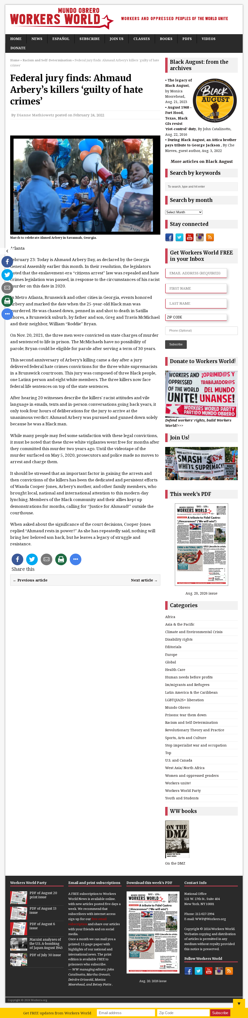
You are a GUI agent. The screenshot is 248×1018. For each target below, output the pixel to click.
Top (168, 752)
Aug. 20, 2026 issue (201, 593)
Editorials (173, 646)
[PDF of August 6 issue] (18, 932)
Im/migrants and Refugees (187, 684)
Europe (171, 654)
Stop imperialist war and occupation (196, 745)
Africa (170, 616)
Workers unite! (178, 783)
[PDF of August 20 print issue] (18, 901)
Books (166, 38)
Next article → (144, 580)
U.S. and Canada (178, 760)
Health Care (175, 669)
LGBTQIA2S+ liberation (184, 700)
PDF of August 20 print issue (43, 895)
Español (61, 38)
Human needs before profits (189, 677)
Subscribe (89, 38)
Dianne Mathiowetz (35, 114)
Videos (209, 38)
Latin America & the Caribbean (191, 692)
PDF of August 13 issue (43, 911)
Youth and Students (182, 798)
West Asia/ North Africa (185, 767)
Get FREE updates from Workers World (57, 1012)
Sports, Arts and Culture (185, 737)
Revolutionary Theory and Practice (194, 730)
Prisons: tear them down (186, 715)
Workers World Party (183, 790)
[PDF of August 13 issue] (18, 917)
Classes (141, 38)
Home (16, 38)
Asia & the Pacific (179, 624)
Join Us (117, 38)
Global (170, 662)
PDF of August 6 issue (42, 926)
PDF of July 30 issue (45, 955)
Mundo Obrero (177, 707)
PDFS (187, 38)
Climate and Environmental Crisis (194, 631)
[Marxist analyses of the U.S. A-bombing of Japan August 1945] (18, 948)
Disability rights (179, 639)
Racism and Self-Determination (191, 722)
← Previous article (30, 580)
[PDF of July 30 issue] (18, 963)
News (36, 38)
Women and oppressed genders (192, 775)
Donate (18, 48)
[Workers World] (124, 19)
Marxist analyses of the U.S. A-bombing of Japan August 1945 (46, 944)
